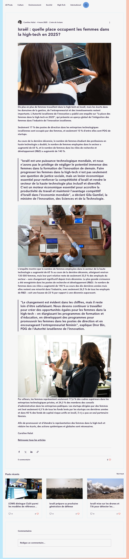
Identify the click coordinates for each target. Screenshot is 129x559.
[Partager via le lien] (37, 452)
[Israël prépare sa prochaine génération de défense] (64, 489)
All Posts (8, 5)
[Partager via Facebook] (19, 452)
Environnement (35, 5)
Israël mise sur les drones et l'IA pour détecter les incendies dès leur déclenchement (104, 505)
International (75, 5)
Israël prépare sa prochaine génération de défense (63, 505)
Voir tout (120, 474)
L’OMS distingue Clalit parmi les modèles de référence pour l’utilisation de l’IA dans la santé (23, 505)
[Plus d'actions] (109, 22)
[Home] (86, 5)
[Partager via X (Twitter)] (25, 452)
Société (49, 5)
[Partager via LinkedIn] (31, 452)
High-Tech (61, 5)
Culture (21, 5)
